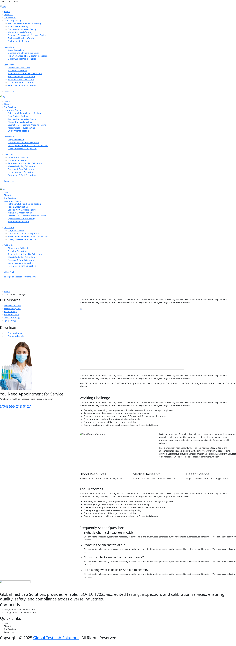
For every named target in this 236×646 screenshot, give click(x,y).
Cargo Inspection (16, 50)
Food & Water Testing (18, 26)
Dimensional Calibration (19, 67)
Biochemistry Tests (12, 305)
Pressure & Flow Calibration (21, 79)
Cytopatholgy (10, 320)
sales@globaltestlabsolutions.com (20, 276)
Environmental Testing (18, 41)
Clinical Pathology (12, 317)
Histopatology (10, 311)
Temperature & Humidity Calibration (25, 73)
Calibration (9, 64)
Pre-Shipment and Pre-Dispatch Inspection (28, 56)
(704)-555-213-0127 (15, 406)
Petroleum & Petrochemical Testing (24, 23)
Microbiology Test (12, 308)
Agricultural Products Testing (21, 38)
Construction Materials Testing (22, 29)
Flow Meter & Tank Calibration (22, 85)
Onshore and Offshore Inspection (23, 53)
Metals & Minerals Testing (20, 32)
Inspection (9, 47)
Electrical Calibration (17, 70)
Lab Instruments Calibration (21, 82)
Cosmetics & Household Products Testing (27, 35)
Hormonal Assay (11, 314)
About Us (8, 14)
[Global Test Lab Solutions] (3, 6)
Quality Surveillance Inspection (22, 58)
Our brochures (14, 333)
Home (7, 11)
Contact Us (9, 91)
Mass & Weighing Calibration (21, 76)
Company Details (15, 336)
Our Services (10, 17)
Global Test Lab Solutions (56, 637)
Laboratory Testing (13, 20)
